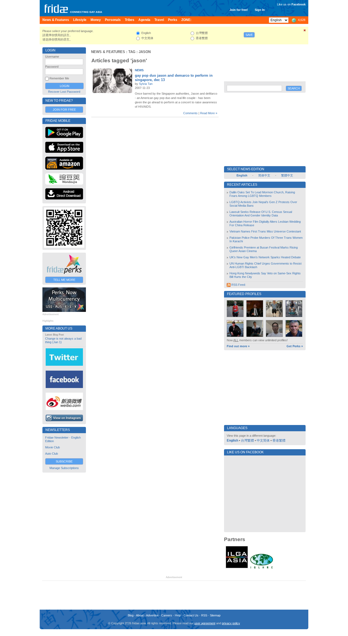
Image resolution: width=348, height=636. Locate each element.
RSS (204, 615)
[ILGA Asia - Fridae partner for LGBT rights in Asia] (237, 568)
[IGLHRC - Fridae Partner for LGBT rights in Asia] (262, 568)
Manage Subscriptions (64, 468)
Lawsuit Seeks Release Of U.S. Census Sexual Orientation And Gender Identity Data (260, 213)
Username (52, 56)
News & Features (108, 52)
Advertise (152, 615)
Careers (166, 615)
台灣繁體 (247, 440)
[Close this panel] (305, 31)
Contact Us (191, 615)
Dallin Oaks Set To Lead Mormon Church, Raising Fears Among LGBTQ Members (262, 194)
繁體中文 (287, 175)
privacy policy (231, 623)
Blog (130, 615)
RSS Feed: (238, 284)
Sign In (260, 9)
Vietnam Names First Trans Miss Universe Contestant (265, 231)
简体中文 (264, 175)
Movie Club (52, 447)
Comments (190, 113)
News (139, 70)
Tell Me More (64, 279)
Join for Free (64, 109)
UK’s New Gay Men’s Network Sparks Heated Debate (265, 257)
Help (178, 615)
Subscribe (64, 461)
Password (51, 66)
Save (249, 34)
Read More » (208, 113)
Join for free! (238, 9)
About (140, 615)
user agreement (204, 623)
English (232, 440)
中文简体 (263, 440)
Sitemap (215, 615)
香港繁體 (278, 440)
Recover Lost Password (64, 91)
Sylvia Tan (146, 83)
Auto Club (51, 453)
